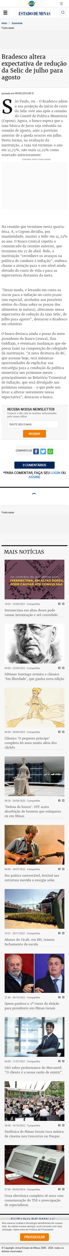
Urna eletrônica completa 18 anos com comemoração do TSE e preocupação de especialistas (34, 1200)
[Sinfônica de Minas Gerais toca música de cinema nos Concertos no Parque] (34, 1101)
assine (34, 477)
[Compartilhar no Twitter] (43, 452)
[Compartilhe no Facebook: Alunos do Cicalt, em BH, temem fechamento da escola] (59, 933)
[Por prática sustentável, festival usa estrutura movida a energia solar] (34, 845)
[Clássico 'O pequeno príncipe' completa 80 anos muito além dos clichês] (34, 707)
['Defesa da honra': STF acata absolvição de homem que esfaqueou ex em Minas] (34, 776)
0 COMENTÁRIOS (34, 465)
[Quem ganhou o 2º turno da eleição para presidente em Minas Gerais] (34, 973)
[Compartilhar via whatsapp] (50, 452)
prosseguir (34, 1237)
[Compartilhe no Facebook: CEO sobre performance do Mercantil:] (59, 1061)
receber (34, 433)
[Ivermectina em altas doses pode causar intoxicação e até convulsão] (34, 579)
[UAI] (31, 3)
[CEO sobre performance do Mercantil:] (34, 1037)
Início (4, 23)
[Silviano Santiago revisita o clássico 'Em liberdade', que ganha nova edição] (34, 643)
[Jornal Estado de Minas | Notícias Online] (34, 14)
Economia (17, 23)
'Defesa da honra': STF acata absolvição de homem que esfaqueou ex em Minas (33, 811)
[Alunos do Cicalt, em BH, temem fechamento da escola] (34, 909)
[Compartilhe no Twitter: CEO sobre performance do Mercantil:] (62, 1061)
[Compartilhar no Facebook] (36, 452)
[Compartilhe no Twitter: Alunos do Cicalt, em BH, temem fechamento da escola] (62, 933)
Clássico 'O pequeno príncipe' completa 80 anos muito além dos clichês (31, 743)
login (56, 472)
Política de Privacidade (41, 1229)
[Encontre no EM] (63, 12)
